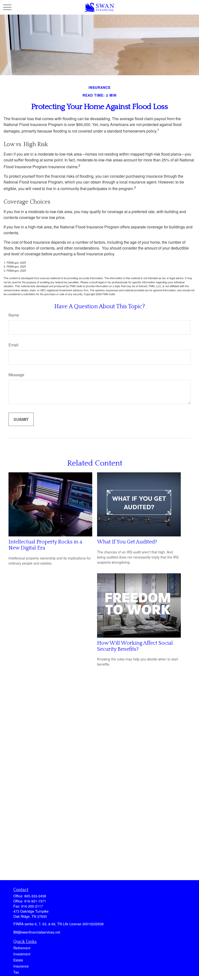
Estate (18, 960)
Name (13, 315)
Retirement (21, 947)
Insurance (21, 966)
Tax (16, 972)
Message (16, 374)
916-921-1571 (35, 901)
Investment (21, 953)
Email (13, 345)
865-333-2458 (35, 895)
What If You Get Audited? (127, 542)
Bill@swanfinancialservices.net (36, 932)
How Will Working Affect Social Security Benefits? (135, 646)
